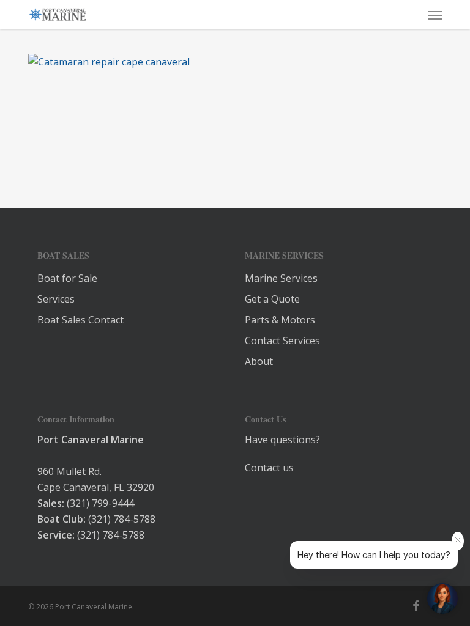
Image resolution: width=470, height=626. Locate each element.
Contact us (269, 467)
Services (56, 299)
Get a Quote (272, 299)
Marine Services (281, 278)
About (259, 361)
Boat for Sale (67, 278)
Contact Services (282, 340)
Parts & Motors (280, 319)
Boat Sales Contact (80, 319)
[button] (435, 15)
